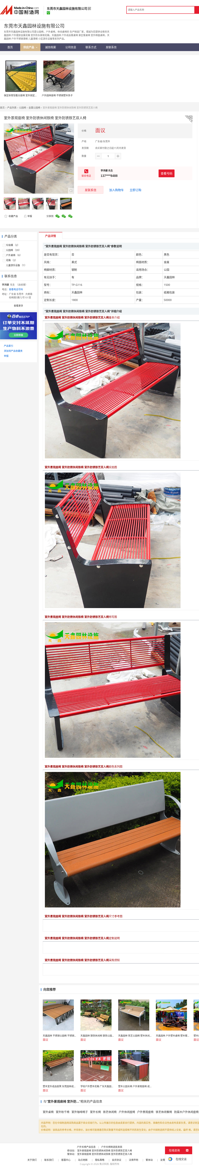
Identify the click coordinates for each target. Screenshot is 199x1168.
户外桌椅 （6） (14, 255)
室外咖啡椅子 (80, 1112)
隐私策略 (99, 1160)
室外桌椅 (48, 1112)
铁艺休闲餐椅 (164, 1112)
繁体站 (149, 1160)
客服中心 (66, 1160)
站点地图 (82, 1160)
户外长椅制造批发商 (111, 1147)
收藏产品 (13, 216)
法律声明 (133, 1160)
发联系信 (90, 190)
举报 (29, 216)
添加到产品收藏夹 (13, 351)
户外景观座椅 (145, 1112)
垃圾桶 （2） (13, 245)
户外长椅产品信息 (86, 1147)
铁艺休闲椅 (110, 1112)
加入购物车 (116, 190)
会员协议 (116, 1160)
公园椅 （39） (13, 250)
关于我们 (32, 1160)
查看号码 (166, 173)
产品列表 (12, 107)
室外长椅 (95, 1112)
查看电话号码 (16, 289)
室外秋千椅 (62, 1112)
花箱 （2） (11, 260)
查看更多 (18, 305)
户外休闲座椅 (127, 1112)
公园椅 (22, 107)
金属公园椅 (34, 107)
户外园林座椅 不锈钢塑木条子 (57, 95)
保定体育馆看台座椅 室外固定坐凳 (21, 95)
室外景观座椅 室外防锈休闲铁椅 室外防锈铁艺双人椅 (104, 1150)
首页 (2, 107)
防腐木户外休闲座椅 (186, 1112)
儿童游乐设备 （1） (16, 265)
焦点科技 (104, 1164)
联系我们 (49, 1160)
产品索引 (8, 346)
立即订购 (135, 190)
